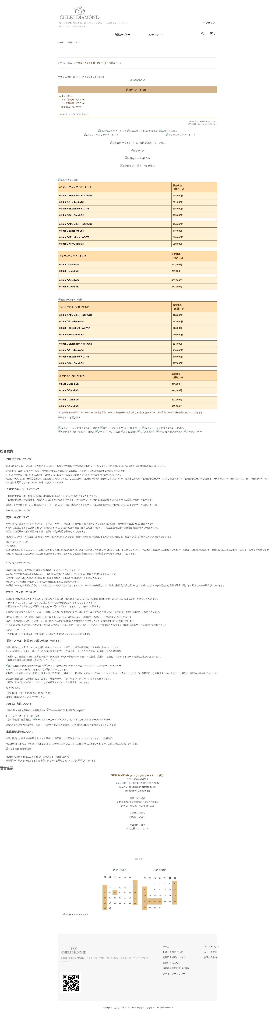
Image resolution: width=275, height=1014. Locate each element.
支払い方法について (173, 962)
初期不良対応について (17, 542)
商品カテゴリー (122, 34)
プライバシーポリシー (174, 973)
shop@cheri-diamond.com (142, 786)
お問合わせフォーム (16, 630)
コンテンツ (153, 34)
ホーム (61, 42)
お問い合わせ (210, 957)
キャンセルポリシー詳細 (18, 510)
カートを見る (210, 952)
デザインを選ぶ (65, 62)
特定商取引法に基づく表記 (176, 968)
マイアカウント (209, 22)
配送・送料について (173, 952)
